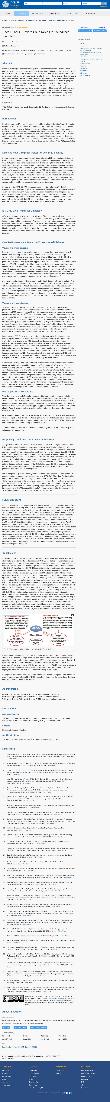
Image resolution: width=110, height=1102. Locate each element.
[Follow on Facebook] (63, 1093)
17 (55, 285)
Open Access (33, 1085)
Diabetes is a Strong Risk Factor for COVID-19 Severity (91, 49)
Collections (90, 13)
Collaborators (59, 1070)
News (4, 1079)
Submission (85, 1088)
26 (16, 350)
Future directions (85, 63)
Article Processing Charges (38, 1088)
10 (32, 220)
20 (4, 895)
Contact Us (6, 1085)
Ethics (31, 1079)
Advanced (103, 6)
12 (4, 841)
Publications (7, 20)
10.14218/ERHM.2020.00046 (62, 50)
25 (34, 345)
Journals (20, 13)
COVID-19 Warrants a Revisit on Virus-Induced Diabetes (92, 56)
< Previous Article (83, 27)
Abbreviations (84, 68)
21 (4, 904)
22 (43, 316)
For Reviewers (34, 1073)
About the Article (85, 75)
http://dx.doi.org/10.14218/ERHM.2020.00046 (19, 1047)
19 (15, 297)
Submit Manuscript (72, 13)
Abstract (82, 43)
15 (7, 268)
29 (65, 364)
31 (55, 395)
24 (51, 323)
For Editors (32, 1076)
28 (52, 364)
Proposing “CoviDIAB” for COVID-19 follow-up (91, 60)
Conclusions (83, 66)
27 (65, 350)
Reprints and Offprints (88, 1073)
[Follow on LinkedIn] (70, 1093)
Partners (58, 1073)
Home (8, 13)
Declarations (83, 71)
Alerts (83, 1085)
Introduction (83, 46)
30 (61, 381)
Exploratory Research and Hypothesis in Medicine (43, 20)
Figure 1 (15, 563)
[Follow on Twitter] (67, 1093)
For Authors (33, 1070)
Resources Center (87, 1070)
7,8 (23, 191)
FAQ (82, 1082)
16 (60, 275)
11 (4, 835)
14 (52, 256)
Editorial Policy (34, 1082)
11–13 (35, 225)
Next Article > (102, 27)
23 (36, 319)
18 (28, 290)
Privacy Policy (86, 1076)
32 (16, 473)
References (83, 73)
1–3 (39, 162)
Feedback (84, 1079)
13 (4, 848)
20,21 (27, 314)
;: (42, 50)
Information (36, 13)
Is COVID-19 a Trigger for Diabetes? (91, 52)
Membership (6, 1076)
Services (5, 1082)
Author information (11, 46)
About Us (53, 13)
